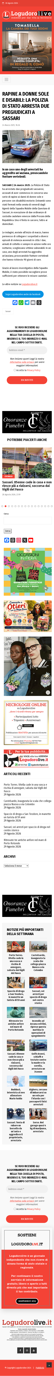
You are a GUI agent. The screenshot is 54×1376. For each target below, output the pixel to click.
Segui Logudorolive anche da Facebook (22, 294)
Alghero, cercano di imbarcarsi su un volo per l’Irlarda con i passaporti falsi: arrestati (38, 1097)
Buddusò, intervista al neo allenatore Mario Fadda (16, 1094)
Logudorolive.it (29, 284)
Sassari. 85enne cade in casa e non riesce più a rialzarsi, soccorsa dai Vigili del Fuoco (27, 485)
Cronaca (8, 476)
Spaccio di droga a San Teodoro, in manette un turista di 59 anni (27, 815)
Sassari (8, 311)
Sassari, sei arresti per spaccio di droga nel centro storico (27, 828)
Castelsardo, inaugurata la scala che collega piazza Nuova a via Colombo (27, 802)
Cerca (6, 514)
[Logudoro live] (27, 15)
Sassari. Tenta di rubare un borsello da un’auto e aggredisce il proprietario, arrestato (16, 1131)
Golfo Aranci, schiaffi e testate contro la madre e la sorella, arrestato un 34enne (38, 1062)
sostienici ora (27, 1301)
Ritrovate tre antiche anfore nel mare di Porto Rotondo (25, 841)
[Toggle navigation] (6, 79)
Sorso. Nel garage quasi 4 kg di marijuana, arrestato (38, 1127)
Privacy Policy (33, 370)
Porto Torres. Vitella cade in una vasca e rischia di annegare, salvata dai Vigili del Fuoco (25, 788)
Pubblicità (40, 1368)
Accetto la (28, 370)
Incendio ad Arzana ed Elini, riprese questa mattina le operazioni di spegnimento (38, 1028)
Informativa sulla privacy (22, 362)
